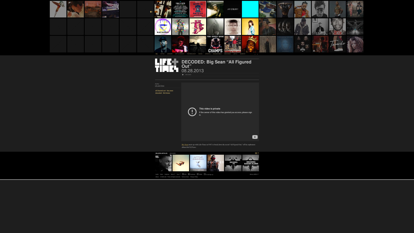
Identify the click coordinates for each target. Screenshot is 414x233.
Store (172, 174)
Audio (157, 174)
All (157, 53)
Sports (207, 53)
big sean (170, 90)
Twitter (199, 174)
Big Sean (185, 144)
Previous (255, 53)
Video (161, 174)
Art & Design (179, 53)
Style (163, 53)
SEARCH (242, 53)
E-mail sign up (209, 174)
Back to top (257, 153)
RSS (185, 174)
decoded (158, 93)
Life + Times (166, 65)
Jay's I (235, 53)
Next (257, 53)
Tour (178, 174)
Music (200, 53)
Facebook (191, 174)
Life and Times (159, 86)
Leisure (170, 53)
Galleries (167, 174)
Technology (191, 53)
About (157, 176)
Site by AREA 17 (254, 174)
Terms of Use (185, 176)
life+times (166, 93)
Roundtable (217, 53)
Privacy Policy (194, 176)
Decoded (227, 53)
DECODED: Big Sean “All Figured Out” (216, 64)
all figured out (160, 90)
